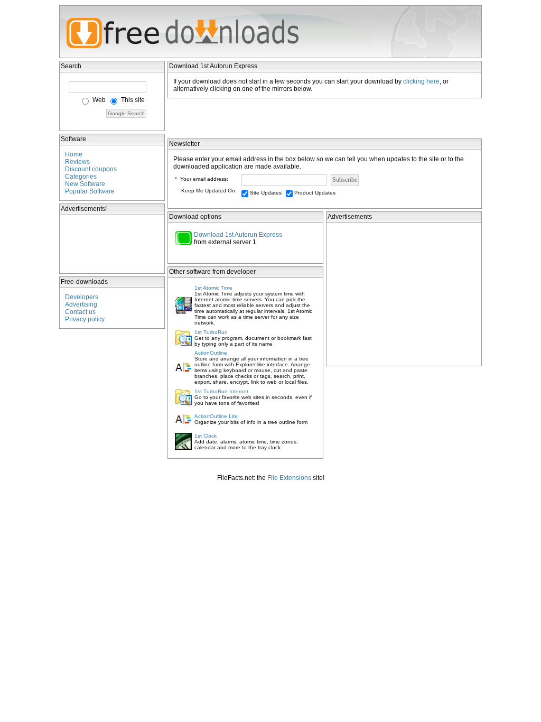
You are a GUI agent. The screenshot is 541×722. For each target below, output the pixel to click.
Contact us (80, 312)
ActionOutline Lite (216, 416)
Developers (81, 297)
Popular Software (90, 191)
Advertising (81, 304)
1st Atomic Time (213, 288)
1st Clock (205, 436)
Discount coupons (91, 169)
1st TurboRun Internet (221, 391)
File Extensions (289, 478)
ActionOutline (210, 353)
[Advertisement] (112, 244)
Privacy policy (85, 319)
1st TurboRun (211, 332)
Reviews (77, 161)
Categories (81, 176)
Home (73, 154)
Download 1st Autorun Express (238, 234)
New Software (85, 184)
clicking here (421, 81)
